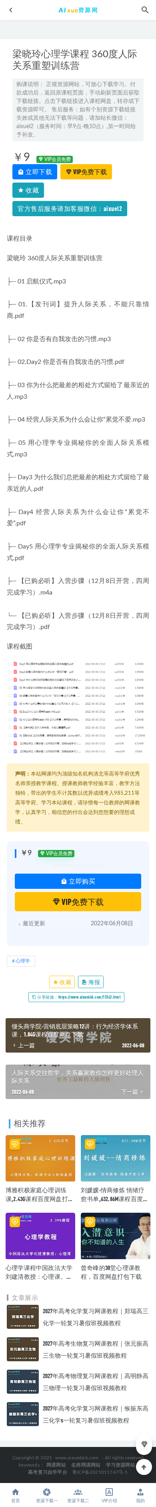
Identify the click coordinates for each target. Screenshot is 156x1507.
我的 (140, 1501)
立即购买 (82, 881)
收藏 (31, 190)
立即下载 (38, 171)
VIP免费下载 (89, 171)
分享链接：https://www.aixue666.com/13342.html (78, 997)
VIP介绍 (109, 1501)
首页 (15, 1501)
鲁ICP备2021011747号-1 (100, 1472)
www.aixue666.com (76, 1457)
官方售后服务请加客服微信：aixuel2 (70, 208)
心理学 (23, 960)
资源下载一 (47, 1501)
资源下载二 (78, 1501)
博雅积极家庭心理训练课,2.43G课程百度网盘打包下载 (40, 1198)
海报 (94, 982)
